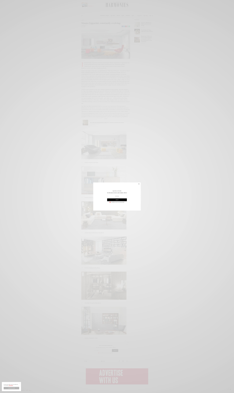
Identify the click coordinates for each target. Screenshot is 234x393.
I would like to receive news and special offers (117, 202)
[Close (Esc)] (139, 184)
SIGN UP (117, 199)
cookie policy (11, 385)
